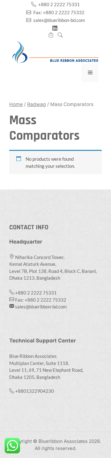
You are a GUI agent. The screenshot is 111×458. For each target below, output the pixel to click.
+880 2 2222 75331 (58, 4)
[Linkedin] (55, 28)
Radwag (36, 104)
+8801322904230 (34, 391)
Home (16, 104)
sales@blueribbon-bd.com (58, 20)
